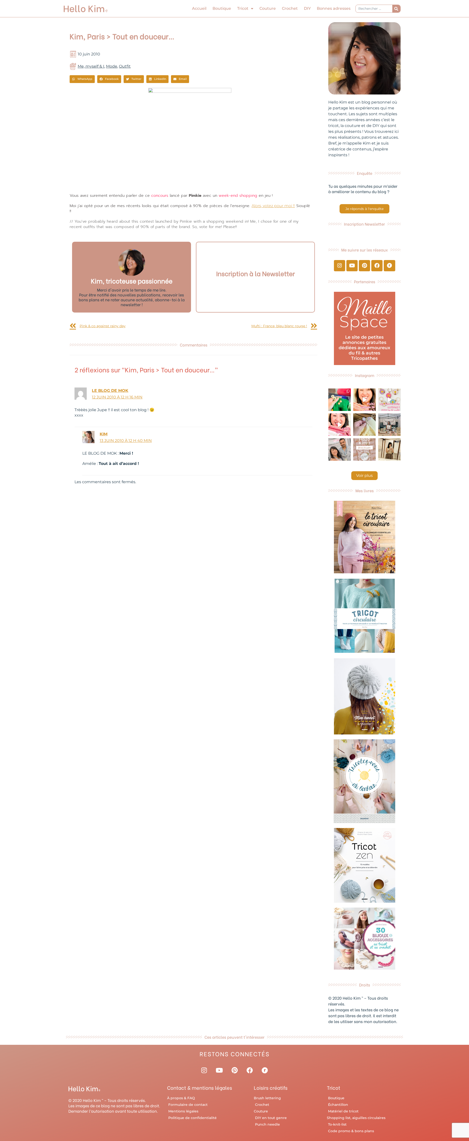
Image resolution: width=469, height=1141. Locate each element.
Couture (267, 8)
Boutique (222, 8)
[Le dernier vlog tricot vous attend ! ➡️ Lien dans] (364, 399)
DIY (307, 8)
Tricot (242, 8)
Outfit (125, 66)
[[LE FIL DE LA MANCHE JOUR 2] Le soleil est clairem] (389, 424)
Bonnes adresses (334, 8)
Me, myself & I (91, 66)
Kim (103, 434)
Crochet (290, 8)
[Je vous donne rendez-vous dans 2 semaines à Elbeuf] (364, 449)
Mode (111, 66)
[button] (82, 79)
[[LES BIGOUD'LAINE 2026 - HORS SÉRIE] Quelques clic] (389, 449)
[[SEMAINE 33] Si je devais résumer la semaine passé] (339, 399)
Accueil (199, 8)
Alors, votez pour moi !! (273, 205)
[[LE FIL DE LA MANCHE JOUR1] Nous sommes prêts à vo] (339, 449)
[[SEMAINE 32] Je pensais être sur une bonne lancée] (364, 424)
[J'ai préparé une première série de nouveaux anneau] (389, 399)
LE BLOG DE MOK (110, 390)
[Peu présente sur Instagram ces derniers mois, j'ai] (339, 424)
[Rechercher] (396, 8)
